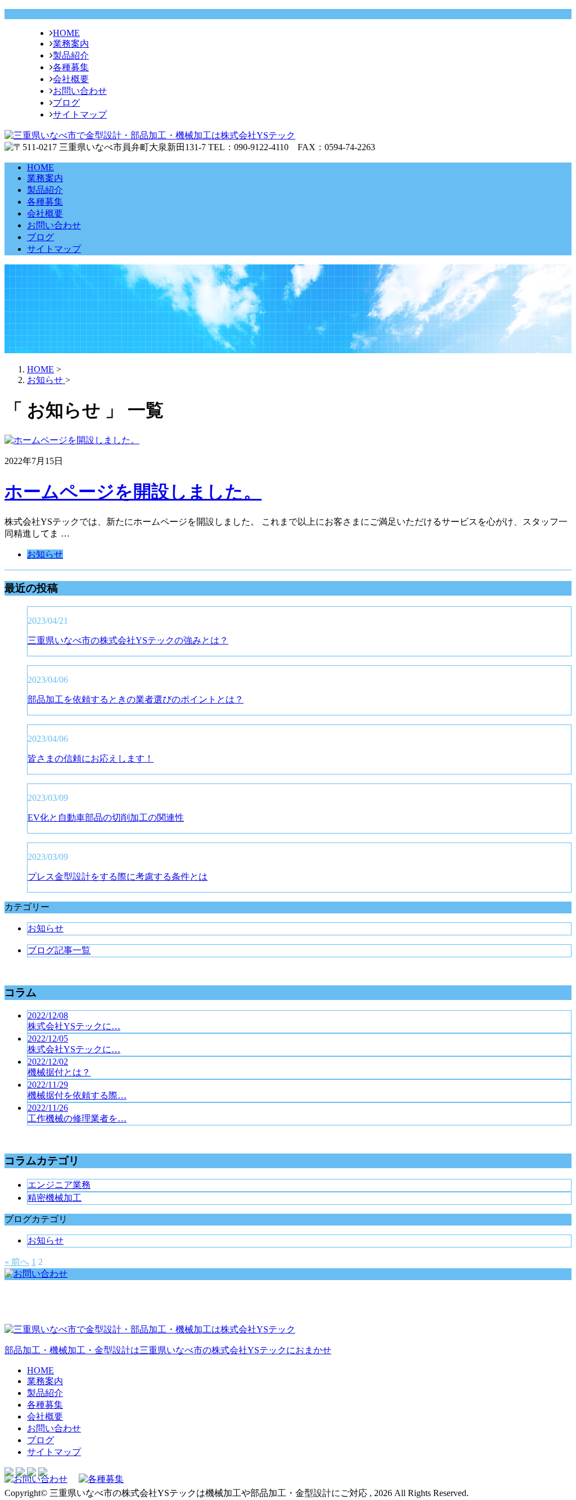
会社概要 (71, 79)
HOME (66, 33)
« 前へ (16, 1262)
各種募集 (71, 67)
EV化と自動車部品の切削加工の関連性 (106, 817)
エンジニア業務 (59, 1185)
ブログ (66, 102)
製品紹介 (71, 55)
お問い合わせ (80, 91)
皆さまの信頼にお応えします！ (91, 758)
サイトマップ (80, 114)
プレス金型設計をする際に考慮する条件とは (118, 876)
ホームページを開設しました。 (133, 491)
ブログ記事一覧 (59, 950)
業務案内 (71, 43)
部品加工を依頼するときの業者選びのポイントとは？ (136, 699)
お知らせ (45, 554)
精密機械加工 (55, 1197)
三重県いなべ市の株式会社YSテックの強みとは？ (128, 640)
